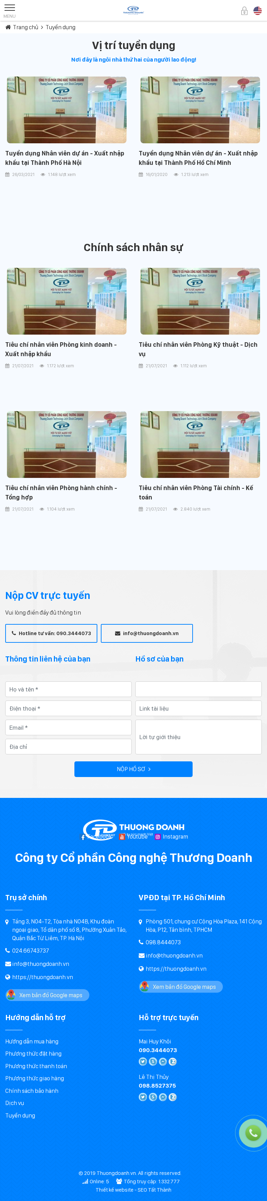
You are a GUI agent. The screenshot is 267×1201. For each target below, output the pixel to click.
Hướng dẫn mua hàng (31, 1041)
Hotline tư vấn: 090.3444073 (54, 633)
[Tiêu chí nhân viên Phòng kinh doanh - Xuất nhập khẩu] (66, 301)
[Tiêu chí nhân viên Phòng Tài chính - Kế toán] (200, 444)
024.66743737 (30, 950)
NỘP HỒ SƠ (131, 769)
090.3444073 (158, 1050)
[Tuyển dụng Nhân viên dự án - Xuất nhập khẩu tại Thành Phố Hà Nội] (66, 110)
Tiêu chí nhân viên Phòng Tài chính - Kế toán (196, 492)
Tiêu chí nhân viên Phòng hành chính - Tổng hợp (61, 492)
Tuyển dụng (20, 1115)
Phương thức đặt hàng (33, 1053)
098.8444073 (163, 942)
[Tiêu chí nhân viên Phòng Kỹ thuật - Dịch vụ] (200, 301)
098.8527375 (157, 1085)
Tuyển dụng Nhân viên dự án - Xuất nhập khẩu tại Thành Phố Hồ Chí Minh (198, 158)
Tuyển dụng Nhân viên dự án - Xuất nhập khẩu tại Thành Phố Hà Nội (64, 158)
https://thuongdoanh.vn (42, 977)
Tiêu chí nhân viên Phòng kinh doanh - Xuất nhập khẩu (61, 349)
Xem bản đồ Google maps (50, 995)
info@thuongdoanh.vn (150, 633)
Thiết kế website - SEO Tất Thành (133, 1189)
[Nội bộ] (244, 10)
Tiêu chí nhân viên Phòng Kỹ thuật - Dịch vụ (198, 349)
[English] (257, 10)
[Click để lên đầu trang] (255, 1189)
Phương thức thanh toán (36, 1066)
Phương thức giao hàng (34, 1078)
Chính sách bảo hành (31, 1090)
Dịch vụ (14, 1102)
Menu (9, 16)
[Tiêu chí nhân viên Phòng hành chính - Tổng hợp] (66, 444)
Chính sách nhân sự (133, 247)
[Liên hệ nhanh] (227, 1102)
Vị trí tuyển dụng (133, 45)
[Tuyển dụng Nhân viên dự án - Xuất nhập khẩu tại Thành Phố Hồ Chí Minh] (200, 110)
